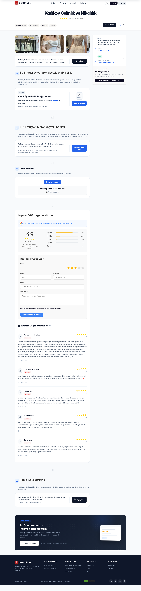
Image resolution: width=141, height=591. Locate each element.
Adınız (22, 273)
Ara (123, 25)
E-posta (56, 273)
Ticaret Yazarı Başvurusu (73, 565)
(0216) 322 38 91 (103, 50)
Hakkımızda (90, 565)
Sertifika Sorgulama (50, 568)
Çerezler (67, 581)
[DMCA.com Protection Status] (89, 581)
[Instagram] (120, 581)
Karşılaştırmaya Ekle (79, 499)
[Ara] (107, 3)
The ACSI (111, 568)
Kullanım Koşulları (58, 581)
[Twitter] (111, 581)
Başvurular (68, 571)
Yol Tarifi (110, 25)
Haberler (83, 3)
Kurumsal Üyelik (70, 568)
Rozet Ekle (79, 61)
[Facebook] (115, 581)
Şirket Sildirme (48, 565)
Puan (22, 264)
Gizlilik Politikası (46, 581)
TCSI (88, 568)
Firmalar (63, 3)
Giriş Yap (122, 3)
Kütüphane (111, 565)
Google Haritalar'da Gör (105, 62)
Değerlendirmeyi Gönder (32, 314)
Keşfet (53, 3)
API (88, 571)
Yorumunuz (24, 292)
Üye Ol (114, 3)
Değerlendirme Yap (79, 148)
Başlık (22, 282)
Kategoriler (73, 3)
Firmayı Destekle (79, 103)
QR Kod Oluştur (53, 182)
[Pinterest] (124, 581)
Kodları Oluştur (30, 543)
